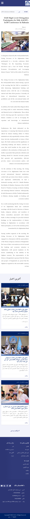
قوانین (27, 446)
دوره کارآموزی (26, 467)
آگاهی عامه (11, 453)
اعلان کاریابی (26, 464)
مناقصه (27, 470)
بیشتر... (26, 327)
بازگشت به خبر (14, 431)
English (14, 517)
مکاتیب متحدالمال (25, 456)
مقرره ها (27, 450)
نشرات (12, 456)
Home (26, 12)
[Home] (27, 3)
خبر (19, 12)
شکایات (27, 474)
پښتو (9, 517)
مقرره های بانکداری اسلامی (23, 453)
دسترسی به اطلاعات (9, 450)
